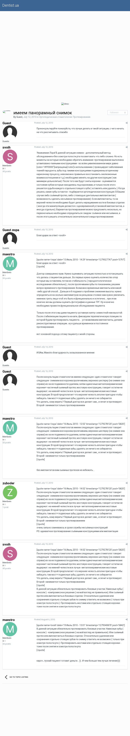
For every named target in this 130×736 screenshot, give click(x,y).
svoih (6, 147)
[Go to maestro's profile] (10, 263)
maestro (9, 254)
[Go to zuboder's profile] (10, 492)
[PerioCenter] (32, 103)
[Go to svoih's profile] (10, 157)
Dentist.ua (10, 5)
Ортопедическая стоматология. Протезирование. (65, 117)
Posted (43, 123)
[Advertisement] (65, 33)
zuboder (9, 483)
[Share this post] (126, 123)
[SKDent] (97, 103)
